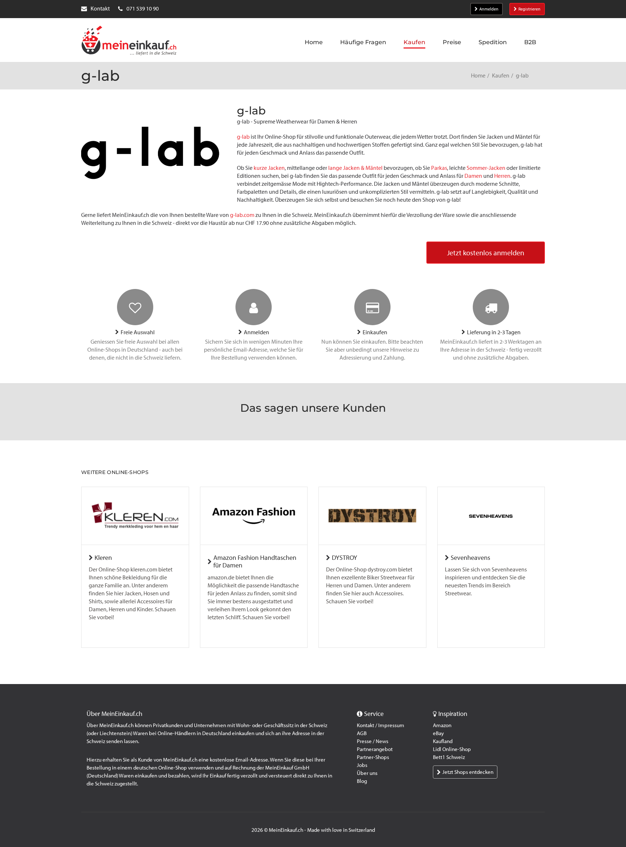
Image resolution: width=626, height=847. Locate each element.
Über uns (367, 773)
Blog (362, 781)
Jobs (362, 765)
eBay (438, 733)
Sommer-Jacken (486, 167)
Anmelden (488, 9)
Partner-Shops (373, 757)
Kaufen (500, 75)
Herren (502, 175)
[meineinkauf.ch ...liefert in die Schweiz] (129, 41)
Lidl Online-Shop (452, 749)
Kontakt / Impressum (380, 725)
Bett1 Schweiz (449, 757)
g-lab (243, 136)
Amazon (442, 725)
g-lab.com (242, 214)
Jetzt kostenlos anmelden (485, 252)
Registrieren (529, 9)
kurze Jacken (269, 167)
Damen (473, 175)
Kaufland (442, 741)
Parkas (439, 167)
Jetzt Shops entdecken (467, 772)
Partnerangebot (375, 749)
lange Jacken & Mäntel (355, 167)
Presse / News (372, 741)
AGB (362, 733)
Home (478, 75)
